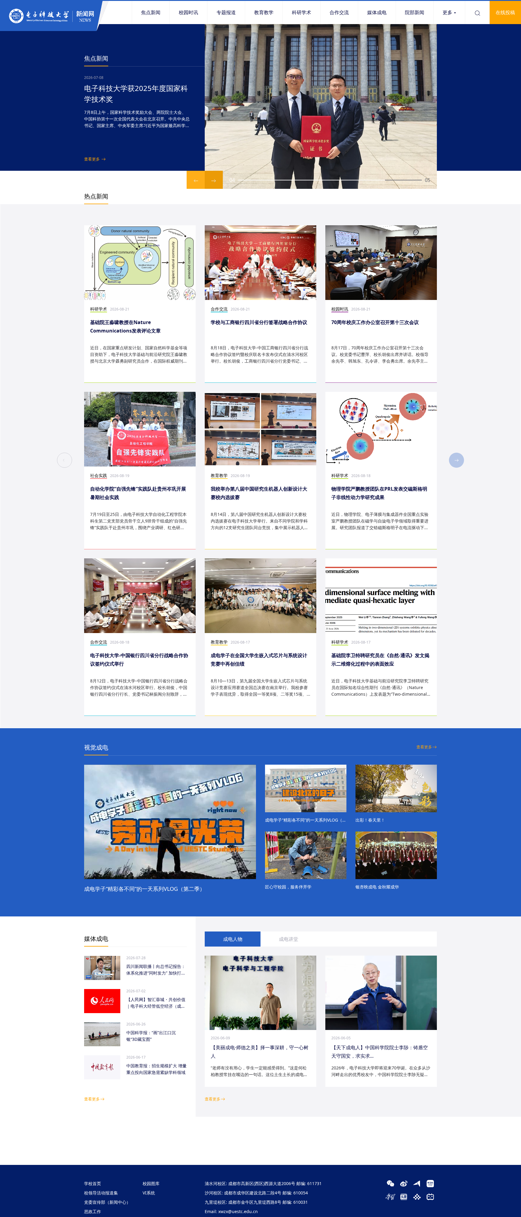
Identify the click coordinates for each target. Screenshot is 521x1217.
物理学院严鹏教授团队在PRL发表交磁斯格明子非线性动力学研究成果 (379, 493)
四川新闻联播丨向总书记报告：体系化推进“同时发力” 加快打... (155, 969)
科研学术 (301, 12)
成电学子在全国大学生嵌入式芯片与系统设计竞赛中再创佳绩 (259, 659)
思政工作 (92, 1211)
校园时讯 (188, 12)
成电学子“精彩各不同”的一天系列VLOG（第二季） (144, 888)
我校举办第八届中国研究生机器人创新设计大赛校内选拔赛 (259, 493)
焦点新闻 (150, 12)
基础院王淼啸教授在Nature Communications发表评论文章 (125, 326)
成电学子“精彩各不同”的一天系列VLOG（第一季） (305, 820)
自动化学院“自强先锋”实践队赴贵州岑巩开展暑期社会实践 (138, 493)
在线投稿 (505, 12)
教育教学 (263, 12)
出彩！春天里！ (370, 820)
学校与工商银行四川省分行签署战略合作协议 (259, 322)
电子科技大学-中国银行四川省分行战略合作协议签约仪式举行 (139, 659)
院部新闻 (414, 12)
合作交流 (339, 12)
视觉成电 (96, 747)
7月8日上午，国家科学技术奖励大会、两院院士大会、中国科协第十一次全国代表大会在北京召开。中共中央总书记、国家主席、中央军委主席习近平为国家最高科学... (137, 118)
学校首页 (92, 1183)
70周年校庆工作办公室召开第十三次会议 (375, 322)
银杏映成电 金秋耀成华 (377, 887)
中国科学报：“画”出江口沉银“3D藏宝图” (151, 1036)
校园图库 (151, 1183)
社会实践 (98, 475)
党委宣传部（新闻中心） (107, 1202)
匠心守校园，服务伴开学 (288, 887)
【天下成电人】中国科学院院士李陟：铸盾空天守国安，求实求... (379, 1051)
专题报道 (226, 12)
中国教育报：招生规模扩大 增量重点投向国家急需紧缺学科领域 (156, 1069)
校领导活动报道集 (101, 1193)
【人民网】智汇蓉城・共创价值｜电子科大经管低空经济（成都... (155, 1003)
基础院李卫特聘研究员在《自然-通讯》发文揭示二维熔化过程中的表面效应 (380, 659)
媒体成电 (377, 12)
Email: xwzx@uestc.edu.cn (231, 1211)
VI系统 (149, 1193)
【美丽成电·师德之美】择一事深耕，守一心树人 (259, 1051)
